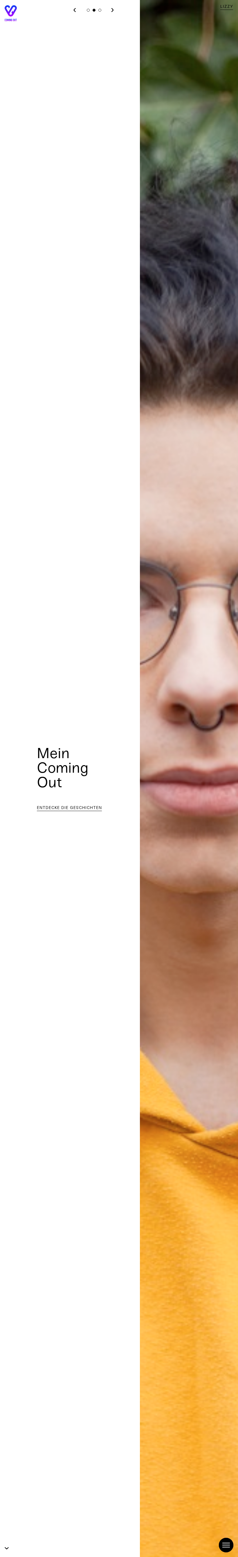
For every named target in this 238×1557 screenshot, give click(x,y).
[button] (88, 10)
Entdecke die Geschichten (69, 807)
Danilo (225, 6)
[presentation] (74, 9)
